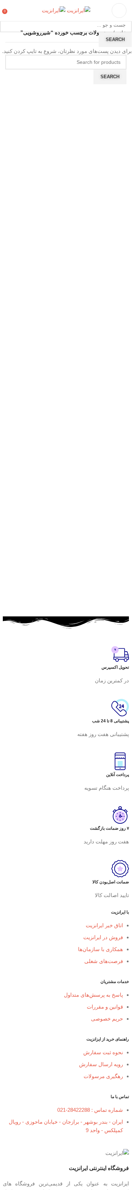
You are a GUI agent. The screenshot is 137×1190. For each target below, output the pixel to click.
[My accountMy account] (22, 11)
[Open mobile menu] (119, 11)
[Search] (12, 11)
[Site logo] (77, 10)
